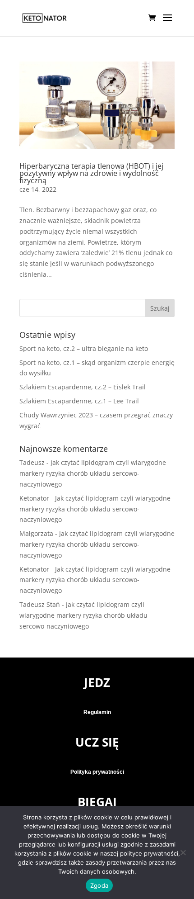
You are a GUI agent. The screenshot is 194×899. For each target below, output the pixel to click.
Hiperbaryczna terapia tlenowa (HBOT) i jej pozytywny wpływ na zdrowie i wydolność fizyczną (91, 173)
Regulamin (97, 712)
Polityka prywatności (97, 772)
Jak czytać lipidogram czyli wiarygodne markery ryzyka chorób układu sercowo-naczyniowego (92, 473)
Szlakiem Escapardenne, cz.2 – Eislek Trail (82, 387)
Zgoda (99, 885)
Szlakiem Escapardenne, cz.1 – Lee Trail (79, 401)
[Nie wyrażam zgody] (182, 852)
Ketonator (34, 498)
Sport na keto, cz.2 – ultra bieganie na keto (83, 348)
